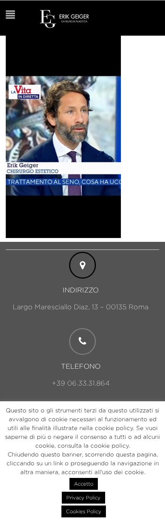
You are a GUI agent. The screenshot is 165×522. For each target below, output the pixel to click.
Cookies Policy (83, 511)
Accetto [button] (83, 483)
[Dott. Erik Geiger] (64, 18)
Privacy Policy (83, 497)
